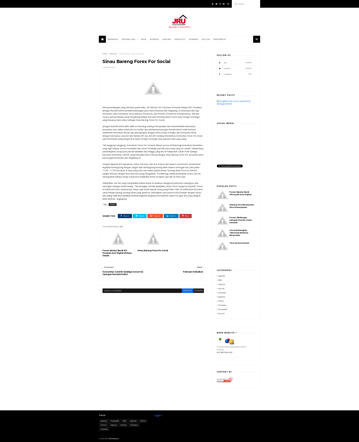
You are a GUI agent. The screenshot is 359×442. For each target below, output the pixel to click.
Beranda (113, 39)
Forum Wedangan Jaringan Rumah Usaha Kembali (240, 220)
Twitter (237, 68)
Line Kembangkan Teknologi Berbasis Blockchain (238, 232)
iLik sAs (221, 288)
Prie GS (221, 313)
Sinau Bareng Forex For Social (152, 250)
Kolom (206, 39)
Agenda (154, 39)
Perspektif (219, 39)
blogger (198, 290)
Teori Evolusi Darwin (239, 243)
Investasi (113, 54)
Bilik (143, 39)
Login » (158, 415)
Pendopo (179, 39)
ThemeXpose (113, 438)
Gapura (166, 39)
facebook (187, 290)
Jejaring (194, 39)
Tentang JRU (128, 39)
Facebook (237, 74)
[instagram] (228, 4)
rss (237, 63)
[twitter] (216, 4)
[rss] (212, 4)
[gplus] (224, 4)
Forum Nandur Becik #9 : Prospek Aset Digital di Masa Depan (117, 253)
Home (105, 54)
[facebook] (220, 4)
